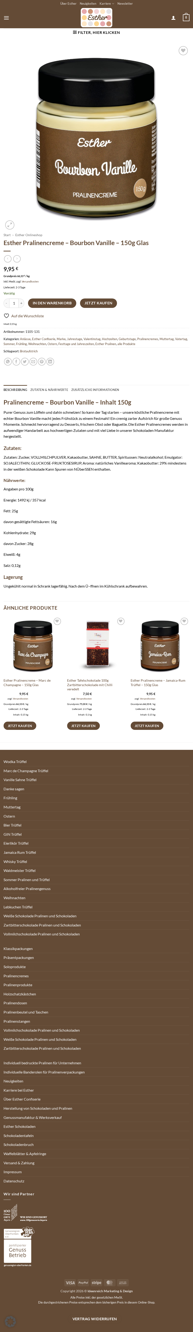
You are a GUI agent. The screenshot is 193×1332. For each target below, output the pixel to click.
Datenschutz (14, 1181)
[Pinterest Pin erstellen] (42, 362)
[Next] (189, 679)
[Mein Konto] (173, 17)
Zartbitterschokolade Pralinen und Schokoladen (42, 925)
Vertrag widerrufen (94, 1319)
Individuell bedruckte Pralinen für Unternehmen (42, 1063)
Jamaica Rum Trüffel (20, 852)
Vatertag (181, 339)
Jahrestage (74, 339)
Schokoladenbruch (19, 1144)
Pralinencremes (147, 339)
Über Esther (68, 3)
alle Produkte (126, 344)
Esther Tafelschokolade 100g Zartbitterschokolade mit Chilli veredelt (90, 684)
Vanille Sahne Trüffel (20, 779)
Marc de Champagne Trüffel (26, 770)
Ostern (52, 344)
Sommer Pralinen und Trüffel (27, 879)
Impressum (13, 1171)
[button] (6, 18)
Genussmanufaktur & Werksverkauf (33, 1117)
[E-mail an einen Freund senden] (33, 362)
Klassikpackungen (18, 948)
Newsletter (125, 3)
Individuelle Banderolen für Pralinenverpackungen (44, 1072)
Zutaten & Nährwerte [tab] (49, 390)
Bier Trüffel (12, 825)
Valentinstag (92, 339)
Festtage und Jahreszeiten (76, 344)
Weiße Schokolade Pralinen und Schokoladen (40, 916)
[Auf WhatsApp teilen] (8, 362)
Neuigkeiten (88, 3)
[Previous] (3, 679)
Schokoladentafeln (19, 1135)
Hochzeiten (109, 339)
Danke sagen (14, 789)
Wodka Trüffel (15, 761)
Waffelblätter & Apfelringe (25, 1153)
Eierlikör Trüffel (16, 843)
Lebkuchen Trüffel (18, 907)
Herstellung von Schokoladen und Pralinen (38, 1108)
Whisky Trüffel (15, 861)
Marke (61, 339)
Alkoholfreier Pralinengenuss (27, 888)
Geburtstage (127, 339)
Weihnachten (37, 344)
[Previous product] (16, 258)
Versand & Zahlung (19, 1163)
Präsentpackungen (19, 957)
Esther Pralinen (105, 344)
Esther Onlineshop (28, 235)
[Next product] (7, 258)
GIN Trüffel (13, 834)
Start (7, 235)
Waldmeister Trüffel (20, 870)
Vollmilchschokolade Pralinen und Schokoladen (42, 934)
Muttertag (167, 339)
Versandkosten (30, 281)
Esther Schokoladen (20, 1126)
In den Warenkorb (52, 303)
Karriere (105, 3)
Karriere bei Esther (19, 1090)
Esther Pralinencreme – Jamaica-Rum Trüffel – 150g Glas (158, 682)
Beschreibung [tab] (15, 390)
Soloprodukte (15, 966)
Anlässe (25, 339)
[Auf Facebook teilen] (16, 362)
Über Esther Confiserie (22, 1099)
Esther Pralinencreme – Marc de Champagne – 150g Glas (27, 682)
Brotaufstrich (29, 351)
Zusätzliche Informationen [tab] (95, 390)
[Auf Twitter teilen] (25, 362)
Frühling (21, 344)
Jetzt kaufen (98, 303)
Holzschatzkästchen (20, 994)
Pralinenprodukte (18, 984)
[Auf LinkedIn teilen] (50, 362)
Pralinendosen (15, 1003)
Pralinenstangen (17, 1021)
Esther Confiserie (43, 339)
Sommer (9, 344)
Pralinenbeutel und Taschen (26, 1012)
